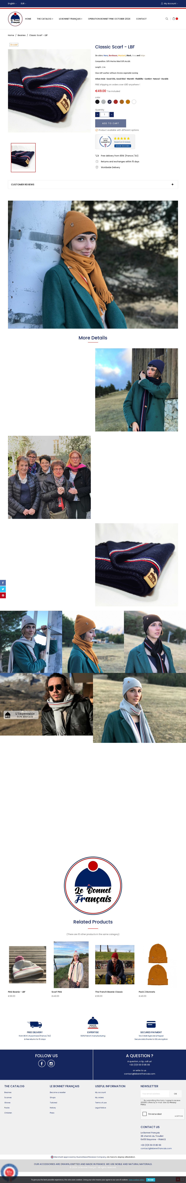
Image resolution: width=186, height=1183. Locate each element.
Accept (150, 1180)
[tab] (93, 184)
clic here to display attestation (121, 1157)
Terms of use (101, 1102)
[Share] (3, 583)
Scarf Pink (57, 991)
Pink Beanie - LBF (16, 991)
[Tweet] (3, 589)
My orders (99, 1097)
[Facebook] (41, 1063)
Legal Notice (100, 1107)
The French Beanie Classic (109, 991)
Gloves (7, 1102)
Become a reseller (58, 1092)
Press (52, 1113)
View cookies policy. (137, 1180)
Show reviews (122, 146)
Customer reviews (22, 184)
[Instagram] (51, 1063)
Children (8, 1113)
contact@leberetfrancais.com (139, 1073)
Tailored (53, 1102)
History (53, 1107)
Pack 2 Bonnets (147, 991)
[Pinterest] (3, 595)
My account (100, 1092)
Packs (7, 1107)
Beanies (7, 1092)
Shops (53, 1097)
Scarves (8, 1097)
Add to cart (110, 123)
